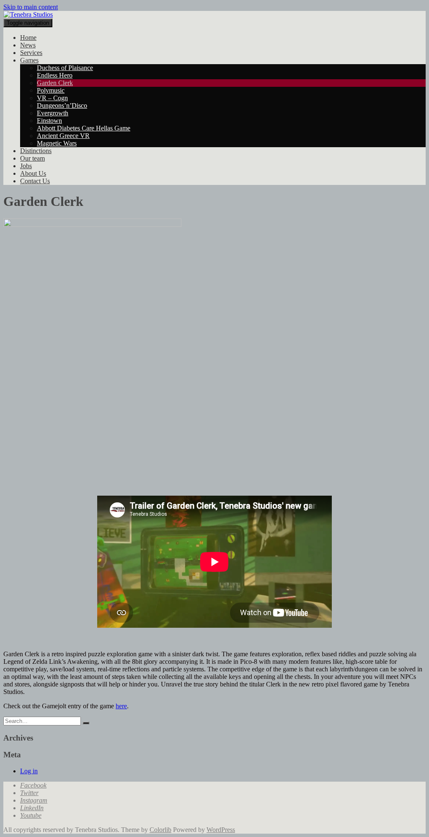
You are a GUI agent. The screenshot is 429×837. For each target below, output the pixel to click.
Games (29, 60)
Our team (32, 158)
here (121, 706)
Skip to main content (30, 6)
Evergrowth (52, 113)
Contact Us (35, 181)
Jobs (26, 165)
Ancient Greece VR (63, 135)
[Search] (86, 723)
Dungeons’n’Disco (62, 105)
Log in (29, 771)
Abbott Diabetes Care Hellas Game (83, 128)
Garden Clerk (55, 82)
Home (28, 37)
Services (31, 52)
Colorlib (160, 829)
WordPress (221, 829)
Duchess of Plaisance (65, 67)
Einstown (49, 120)
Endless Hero (54, 75)
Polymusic (51, 90)
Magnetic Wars (57, 143)
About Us (33, 173)
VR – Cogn (52, 97)
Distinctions (36, 150)
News (28, 45)
